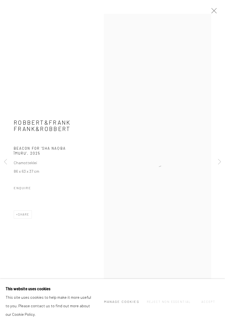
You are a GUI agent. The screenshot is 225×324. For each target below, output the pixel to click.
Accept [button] (208, 301)
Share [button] (23, 214)
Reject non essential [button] (168, 301)
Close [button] (213, 12)
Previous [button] (5, 162)
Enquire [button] (22, 188)
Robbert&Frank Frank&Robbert (42, 125)
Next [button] (219, 162)
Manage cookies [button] (121, 301)
